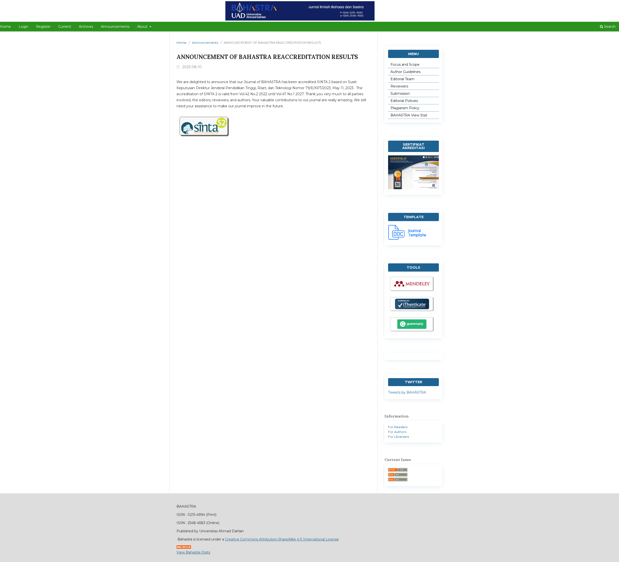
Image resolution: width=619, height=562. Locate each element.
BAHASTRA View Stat (409, 115)
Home (181, 42)
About (142, 26)
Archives (86, 26)
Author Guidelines (405, 72)
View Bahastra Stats (193, 552)
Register (43, 26)
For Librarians (398, 437)
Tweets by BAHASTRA (407, 392)
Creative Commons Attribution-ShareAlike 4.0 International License (282, 539)
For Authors (397, 432)
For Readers (397, 427)
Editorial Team (402, 79)
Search (609, 26)
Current (64, 26)
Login (23, 26)
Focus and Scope (405, 64)
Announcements (115, 26)
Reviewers (399, 86)
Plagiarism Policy (405, 108)
